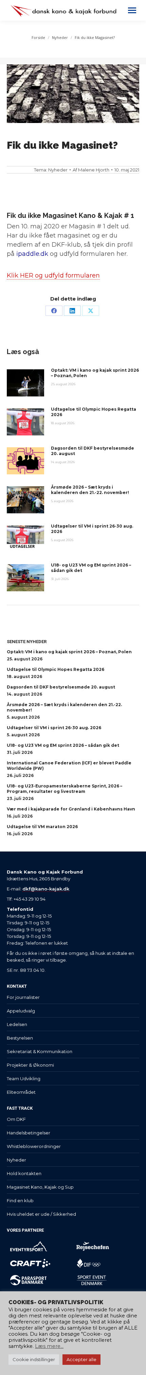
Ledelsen (17, 1024)
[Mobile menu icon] (132, 10)
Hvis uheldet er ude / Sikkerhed (41, 1214)
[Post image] (25, 382)
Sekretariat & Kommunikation (39, 1051)
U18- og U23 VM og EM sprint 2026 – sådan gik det (91, 567)
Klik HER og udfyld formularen (53, 275)
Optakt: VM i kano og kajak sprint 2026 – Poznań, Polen (95, 373)
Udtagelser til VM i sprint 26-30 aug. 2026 (92, 529)
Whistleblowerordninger (34, 1146)
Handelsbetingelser (28, 1132)
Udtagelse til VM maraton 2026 (42, 826)
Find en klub (20, 1200)
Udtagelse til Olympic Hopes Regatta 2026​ (93, 412)
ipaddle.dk (32, 254)
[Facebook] (53, 311)
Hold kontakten (24, 1173)
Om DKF (16, 1119)
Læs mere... (49, 1346)
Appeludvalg (21, 1010)
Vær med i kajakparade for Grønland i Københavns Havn (71, 809)
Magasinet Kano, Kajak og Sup (40, 1187)
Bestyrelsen (20, 1038)
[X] (90, 311)
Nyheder (58, 169)
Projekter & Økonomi (30, 1065)
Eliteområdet (21, 1092)
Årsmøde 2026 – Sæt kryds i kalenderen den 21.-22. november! (90, 490)
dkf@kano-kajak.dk (45, 888)
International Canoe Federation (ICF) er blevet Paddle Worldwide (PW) (69, 765)
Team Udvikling (23, 1078)
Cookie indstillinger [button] (34, 1359)
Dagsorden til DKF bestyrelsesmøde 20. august (92, 451)
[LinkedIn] (72, 311)
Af (91, 169)
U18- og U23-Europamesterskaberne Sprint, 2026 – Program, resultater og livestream (64, 788)
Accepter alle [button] (81, 1359)
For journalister (23, 997)
